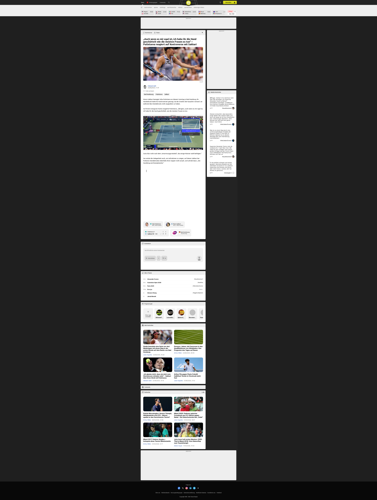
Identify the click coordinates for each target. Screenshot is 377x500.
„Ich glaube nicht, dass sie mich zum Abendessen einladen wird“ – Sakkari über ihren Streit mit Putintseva (157, 376)
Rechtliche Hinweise (201, 492)
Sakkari (167, 94)
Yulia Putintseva (156, 224)
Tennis (142, 2)
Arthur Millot (178, 353)
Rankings (162, 7)
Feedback (219, 492)
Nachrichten (148, 7)
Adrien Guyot (178, 445)
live (230, 11)
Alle (231, 14)
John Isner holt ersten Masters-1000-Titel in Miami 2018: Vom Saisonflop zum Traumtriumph (188, 441)
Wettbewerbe (171, 7)
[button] (169, 2)
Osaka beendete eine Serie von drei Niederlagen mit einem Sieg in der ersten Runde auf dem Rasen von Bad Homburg (157, 349)
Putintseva (159, 94)
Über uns (158, 492)
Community (162, 2)
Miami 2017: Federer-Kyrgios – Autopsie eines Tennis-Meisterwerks (157, 440)
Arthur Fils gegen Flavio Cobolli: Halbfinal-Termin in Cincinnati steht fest (187, 376)
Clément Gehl (152, 86)
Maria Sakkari (177, 224)
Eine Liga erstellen (148, 315)
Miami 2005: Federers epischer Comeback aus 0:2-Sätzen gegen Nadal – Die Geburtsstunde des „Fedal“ (188, 415)
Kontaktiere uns (211, 492)
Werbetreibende (165, 492)
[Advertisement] (188, 23)
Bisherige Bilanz (199, 7)
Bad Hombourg (148, 94)
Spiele (156, 7)
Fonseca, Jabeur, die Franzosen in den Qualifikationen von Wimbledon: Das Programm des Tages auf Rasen (188, 348)
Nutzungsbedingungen (176, 492)
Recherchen (188, 7)
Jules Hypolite (147, 355)
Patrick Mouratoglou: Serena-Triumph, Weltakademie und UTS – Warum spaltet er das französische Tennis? (157, 415)
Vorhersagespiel (153, 2)
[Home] (141, 7)
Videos (180, 7)
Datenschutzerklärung (189, 492)
